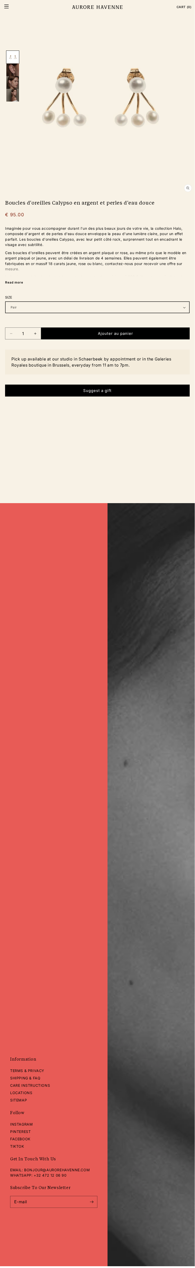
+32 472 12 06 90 (50, 1175)
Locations (21, 1093)
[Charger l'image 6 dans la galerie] (12, 69)
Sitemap (18, 1100)
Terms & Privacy (27, 1070)
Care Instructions (30, 1085)
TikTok (17, 1146)
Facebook (20, 1139)
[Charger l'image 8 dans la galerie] (12, 95)
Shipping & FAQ (25, 1078)
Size (8, 297)
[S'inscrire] (91, 1202)
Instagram (21, 1124)
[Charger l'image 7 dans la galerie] (12, 82)
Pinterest (20, 1131)
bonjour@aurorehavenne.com (57, 1170)
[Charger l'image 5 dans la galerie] (12, 57)
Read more (14, 282)
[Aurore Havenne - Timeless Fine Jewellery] (97, 7)
